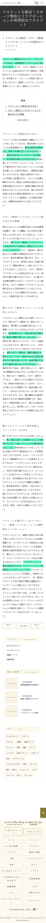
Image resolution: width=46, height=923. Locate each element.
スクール (32, 747)
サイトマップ (34, 900)
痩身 (18, 747)
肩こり (19, 775)
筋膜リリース (12, 655)
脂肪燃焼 (10, 659)
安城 (7, 759)
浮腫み (19, 742)
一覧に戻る (23, 626)
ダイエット (10, 747)
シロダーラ (34, 753)
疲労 (7, 770)
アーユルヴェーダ (12, 736)
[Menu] (42, 3)
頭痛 (24, 747)
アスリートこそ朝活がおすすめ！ (23, 106)
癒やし (14, 770)
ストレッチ (10, 775)
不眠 (24, 764)
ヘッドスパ (10, 753)
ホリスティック (13, 650)
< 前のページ (8, 625)
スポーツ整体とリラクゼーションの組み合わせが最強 (24, 112)
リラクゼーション (18, 759)
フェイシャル (24, 770)
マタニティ (10, 742)
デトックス (28, 775)
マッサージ (25, 736)
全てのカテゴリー (14, 645)
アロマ (34, 770)
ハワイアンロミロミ (13, 764)
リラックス (33, 764)
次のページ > (37, 625)
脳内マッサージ (22, 753)
